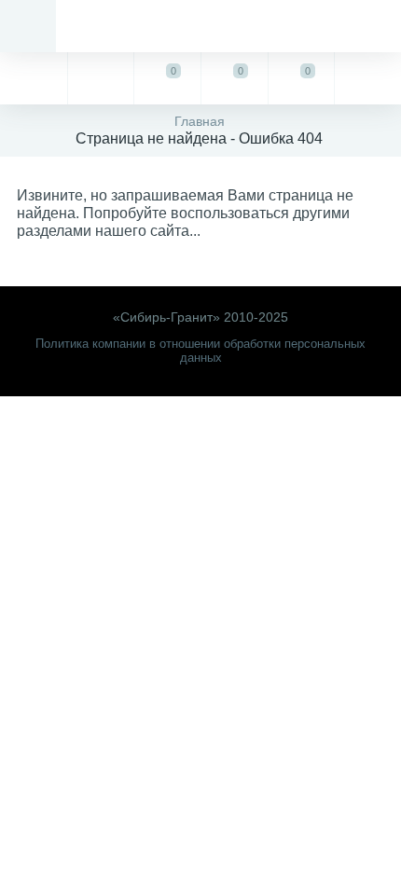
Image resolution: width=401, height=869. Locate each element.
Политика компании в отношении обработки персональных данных (200, 351)
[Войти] (367, 78)
